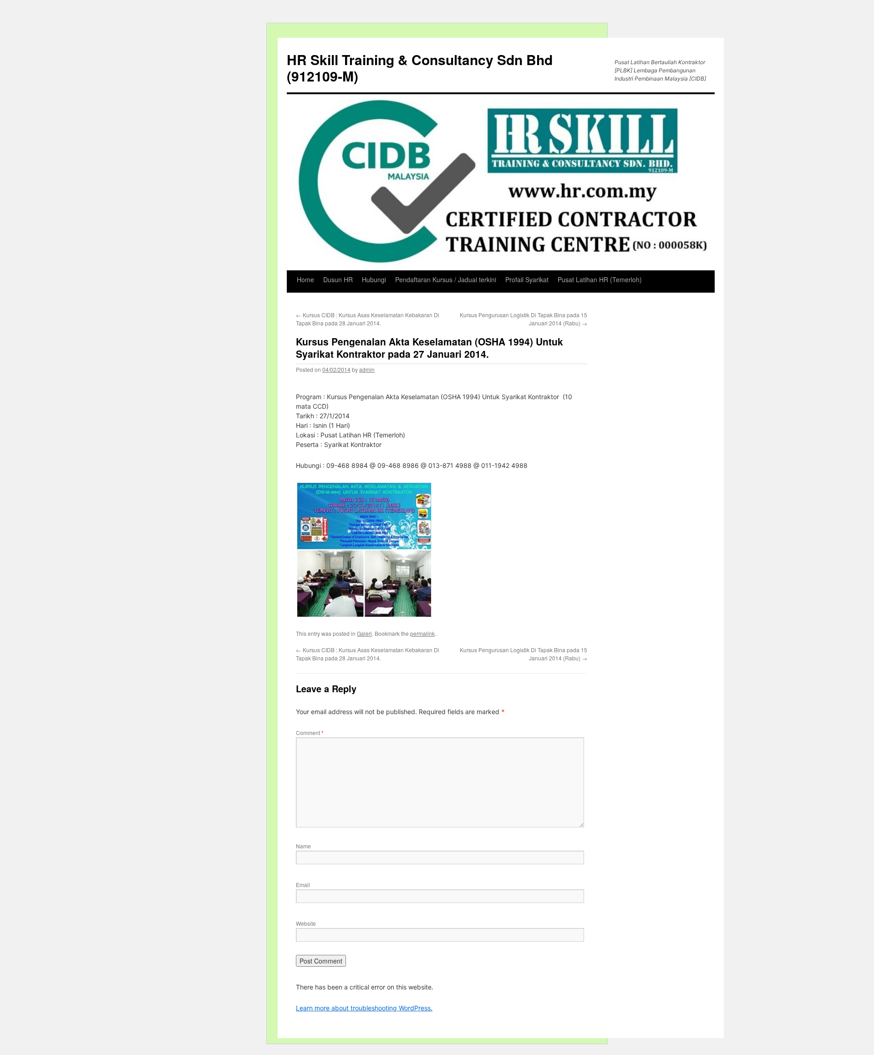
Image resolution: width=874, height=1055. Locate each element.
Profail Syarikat (527, 279)
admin (367, 369)
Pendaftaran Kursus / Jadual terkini (445, 279)
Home (305, 279)
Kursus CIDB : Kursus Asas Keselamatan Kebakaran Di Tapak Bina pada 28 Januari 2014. (367, 319)
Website (306, 923)
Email (303, 884)
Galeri (364, 633)
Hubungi (374, 279)
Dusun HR (338, 279)
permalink (422, 633)
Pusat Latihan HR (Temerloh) (600, 279)
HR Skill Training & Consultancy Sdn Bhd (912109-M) (420, 68)
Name (303, 846)
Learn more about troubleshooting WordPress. (364, 1008)
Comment (310, 732)
